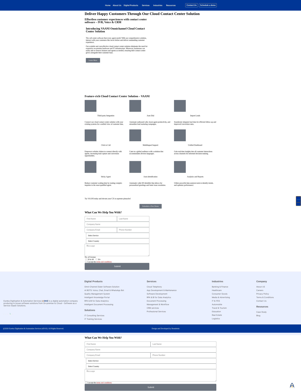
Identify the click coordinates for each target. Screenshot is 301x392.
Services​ (146, 5)
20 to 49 (91, 259)
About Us (117, 5)
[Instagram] (7, 314)
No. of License (90, 257)
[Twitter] (10, 314)
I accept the (99, 262)
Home (107, 5)
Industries (157, 5)
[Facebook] (5, 314)
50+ (99, 259)
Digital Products (131, 5)
